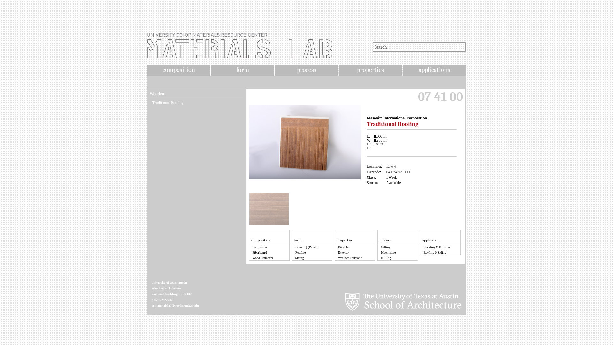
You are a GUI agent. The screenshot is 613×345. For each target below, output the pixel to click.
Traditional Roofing (168, 102)
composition (179, 69)
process (306, 69)
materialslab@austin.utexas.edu (177, 305)
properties (370, 69)
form (242, 69)
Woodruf (158, 94)
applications (434, 69)
